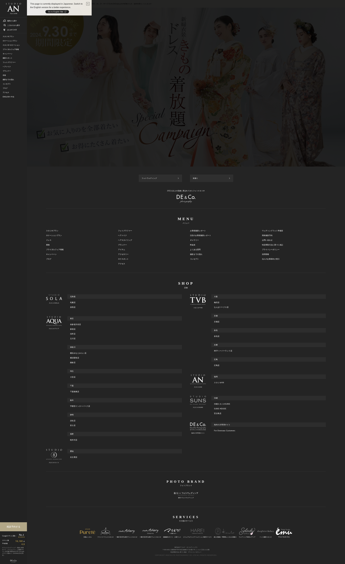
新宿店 (73, 329)
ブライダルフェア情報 (55, 249)
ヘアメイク (122, 235)
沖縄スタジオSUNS (222, 404)
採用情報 (265, 254)
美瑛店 (73, 307)
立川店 (73, 338)
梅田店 (217, 302)
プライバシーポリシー (271, 249)
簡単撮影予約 (267, 235)
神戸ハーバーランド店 (223, 351)
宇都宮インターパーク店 (80, 406)
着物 (48, 245)
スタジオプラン (52, 231)
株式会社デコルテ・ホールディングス (186, 547)
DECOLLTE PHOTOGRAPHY (178, 555)
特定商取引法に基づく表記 (272, 245)
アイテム (121, 249)
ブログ (48, 259)
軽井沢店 (73, 440)
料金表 (192, 245)
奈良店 (217, 336)
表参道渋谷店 (75, 324)
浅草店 (73, 334)
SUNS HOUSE (220, 409)
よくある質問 (195, 249)
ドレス (48, 240)
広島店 (217, 365)
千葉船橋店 (74, 391)
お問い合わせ (267, 240)
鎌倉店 (73, 362)
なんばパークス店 (221, 307)
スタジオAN (219, 382)
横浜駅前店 (74, 358)
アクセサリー (123, 254)
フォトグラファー (125, 231)
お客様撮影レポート (198, 231)
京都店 (217, 322)
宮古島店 (217, 413)
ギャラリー (194, 240)
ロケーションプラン (54, 235)
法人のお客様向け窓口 (271, 259)
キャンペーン (51, 254)
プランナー (122, 245)
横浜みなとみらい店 (78, 353)
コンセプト (194, 259)
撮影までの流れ (196, 254)
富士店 (73, 425)
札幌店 (73, 302)
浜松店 (73, 421)
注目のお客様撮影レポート (200, 235)
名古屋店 (73, 457)
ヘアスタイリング (125, 240)
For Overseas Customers (224, 431)
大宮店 (73, 377)
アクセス (121, 264)
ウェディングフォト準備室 (272, 231)
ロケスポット (123, 259)
